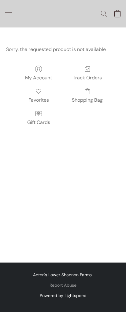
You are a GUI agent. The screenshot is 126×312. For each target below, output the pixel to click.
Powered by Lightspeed (63, 295)
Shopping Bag (87, 100)
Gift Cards (38, 122)
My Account (38, 77)
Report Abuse (63, 285)
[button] (10, 13)
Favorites (38, 100)
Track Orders (87, 77)
